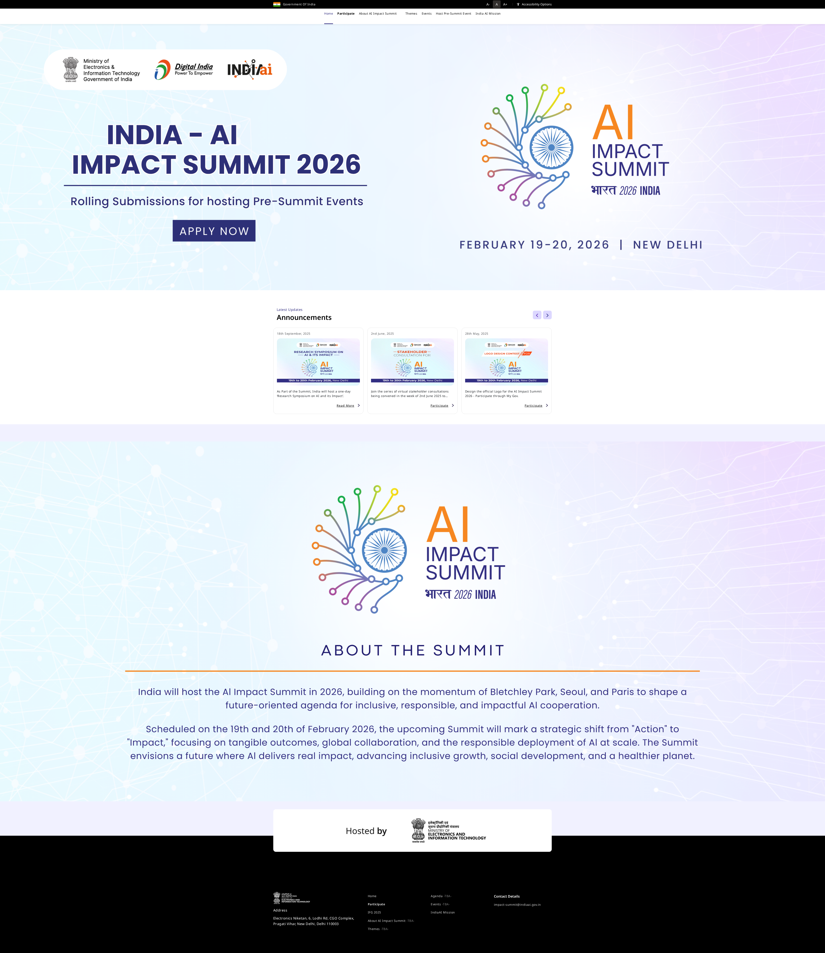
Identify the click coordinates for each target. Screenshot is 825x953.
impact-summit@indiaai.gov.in (517, 905)
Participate (376, 904)
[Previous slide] (537, 315)
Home (328, 13)
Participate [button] (439, 405)
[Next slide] (547, 315)
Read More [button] (345, 405)
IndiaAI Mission (443, 912)
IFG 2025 (374, 912)
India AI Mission (488, 13)
